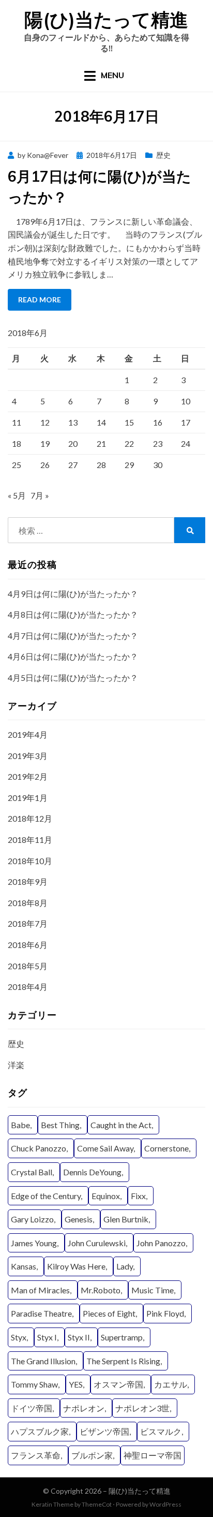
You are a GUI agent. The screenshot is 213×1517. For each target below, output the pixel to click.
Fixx (138, 1196)
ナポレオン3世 (142, 1408)
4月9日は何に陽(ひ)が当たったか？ (73, 594)
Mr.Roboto (100, 1290)
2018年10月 (30, 861)
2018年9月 (28, 881)
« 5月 (17, 495)
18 (16, 443)
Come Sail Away (105, 1148)
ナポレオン (83, 1408)
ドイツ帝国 (31, 1408)
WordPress (165, 1504)
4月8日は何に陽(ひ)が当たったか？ (73, 614)
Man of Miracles (40, 1290)
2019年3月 (28, 756)
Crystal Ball (31, 1172)
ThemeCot (97, 1504)
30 (157, 465)
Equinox (106, 1196)
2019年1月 (28, 798)
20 (73, 443)
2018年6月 (28, 945)
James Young (34, 1243)
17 (185, 422)
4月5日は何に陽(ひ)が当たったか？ (73, 677)
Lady (124, 1266)
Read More (39, 299)
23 (157, 443)
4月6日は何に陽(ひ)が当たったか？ (73, 656)
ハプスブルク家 (40, 1431)
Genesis (79, 1219)
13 (73, 422)
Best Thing (60, 1125)
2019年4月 (28, 734)
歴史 (163, 155)
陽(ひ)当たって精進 (106, 19)
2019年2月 (28, 776)
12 (45, 422)
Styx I (47, 1337)
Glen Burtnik (125, 1219)
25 (16, 465)
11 (16, 422)
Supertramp (122, 1337)
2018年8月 (28, 903)
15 (129, 422)
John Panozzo (161, 1243)
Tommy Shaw (34, 1384)
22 (129, 443)
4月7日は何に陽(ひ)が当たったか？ (73, 635)
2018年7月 (28, 923)
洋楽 (16, 1065)
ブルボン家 (92, 1455)
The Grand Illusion (43, 1361)
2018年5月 (28, 966)
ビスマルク (160, 1431)
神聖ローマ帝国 (152, 1455)
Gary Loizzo (32, 1219)
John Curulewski (97, 1243)
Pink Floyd (165, 1313)
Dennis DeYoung (92, 1172)
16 (157, 422)
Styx (18, 1337)
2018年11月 (30, 839)
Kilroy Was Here (76, 1266)
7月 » (40, 495)
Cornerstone (166, 1148)
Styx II (79, 1337)
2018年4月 (28, 986)
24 (185, 443)
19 (45, 443)
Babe (20, 1125)
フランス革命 (35, 1455)
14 (101, 422)
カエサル (170, 1384)
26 (45, 465)
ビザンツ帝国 (104, 1431)
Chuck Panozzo (38, 1148)
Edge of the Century (46, 1196)
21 (101, 443)
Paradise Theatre (41, 1313)
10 (185, 401)
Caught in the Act (120, 1125)
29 (129, 465)
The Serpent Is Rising (123, 1361)
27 (73, 465)
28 (101, 465)
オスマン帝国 (118, 1384)
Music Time (152, 1290)
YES (76, 1384)
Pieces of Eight (109, 1313)
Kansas (23, 1266)
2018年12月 (30, 818)
